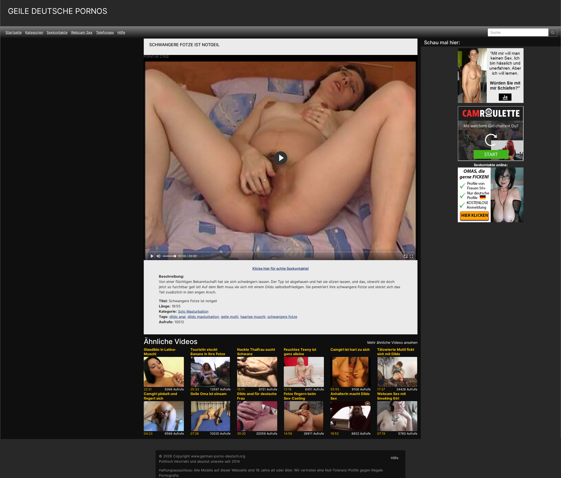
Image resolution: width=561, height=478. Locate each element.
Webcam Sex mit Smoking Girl (391, 396)
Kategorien (34, 32)
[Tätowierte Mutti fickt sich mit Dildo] (397, 372)
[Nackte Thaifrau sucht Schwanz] (257, 372)
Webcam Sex (81, 32)
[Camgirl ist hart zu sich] (350, 372)
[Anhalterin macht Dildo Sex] (350, 416)
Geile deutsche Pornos (57, 11)
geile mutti (229, 316)
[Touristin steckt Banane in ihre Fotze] (210, 372)
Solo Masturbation (193, 311)
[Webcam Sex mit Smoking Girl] (397, 416)
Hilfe (121, 32)
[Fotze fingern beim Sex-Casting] (304, 416)
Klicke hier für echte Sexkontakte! (280, 268)
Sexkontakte (57, 32)
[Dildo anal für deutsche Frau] (257, 416)
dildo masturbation (203, 316)
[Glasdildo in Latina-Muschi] (164, 372)
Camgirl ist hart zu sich (350, 349)
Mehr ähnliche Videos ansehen (392, 342)
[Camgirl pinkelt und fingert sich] (164, 416)
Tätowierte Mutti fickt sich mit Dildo (395, 351)
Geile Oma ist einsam (208, 394)
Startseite (13, 32)
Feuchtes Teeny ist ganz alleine (300, 351)
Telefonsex (105, 32)
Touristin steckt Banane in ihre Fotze (207, 351)
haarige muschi (252, 316)
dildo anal (177, 316)
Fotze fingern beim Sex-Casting (300, 396)
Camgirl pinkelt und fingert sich (160, 396)
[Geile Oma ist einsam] (210, 416)
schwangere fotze (282, 316)
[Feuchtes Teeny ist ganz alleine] (304, 372)
